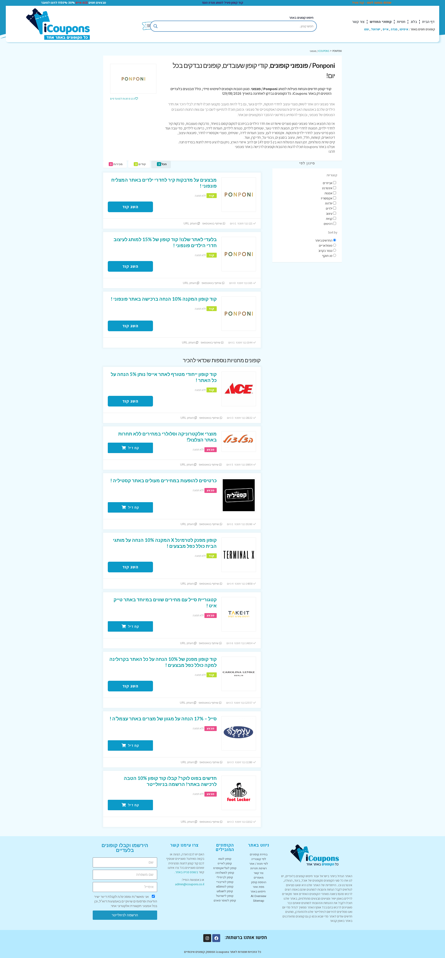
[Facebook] (216, 938)
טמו (366, 29)
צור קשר (358, 21)
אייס (385, 29)
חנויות (401, 21)
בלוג (413, 21)
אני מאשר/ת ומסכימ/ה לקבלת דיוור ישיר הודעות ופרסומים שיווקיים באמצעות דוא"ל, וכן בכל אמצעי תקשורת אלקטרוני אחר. (125, 901)
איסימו (404, 29)
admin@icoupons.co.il (189, 884)
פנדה (394, 29)
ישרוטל (375, 29)
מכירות (116, 164)
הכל (162, 164)
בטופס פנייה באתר (186, 872)
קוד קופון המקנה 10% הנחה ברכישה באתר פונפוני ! (164, 299)
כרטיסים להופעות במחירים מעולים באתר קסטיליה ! (163, 480)
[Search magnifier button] (155, 26)
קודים (140, 164)
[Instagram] (207, 938)
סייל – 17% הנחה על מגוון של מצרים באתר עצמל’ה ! (163, 718)
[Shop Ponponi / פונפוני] (133, 79)
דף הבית (428, 21)
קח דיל (133, 447)
